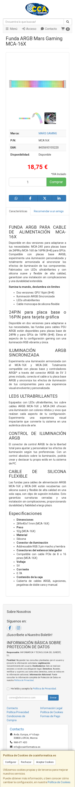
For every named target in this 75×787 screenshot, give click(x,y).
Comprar (56, 182)
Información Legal (51, 708)
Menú (13, 29)
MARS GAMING (48, 133)
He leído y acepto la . (34, 688)
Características (18, 211)
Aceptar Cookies (45, 762)
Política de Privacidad (24, 680)
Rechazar (26, 762)
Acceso (30, 29)
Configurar (10, 762)
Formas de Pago (50, 716)
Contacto (50, 29)
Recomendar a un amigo (49, 211)
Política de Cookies (59, 782)
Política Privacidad (18, 712)
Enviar (53, 697)
